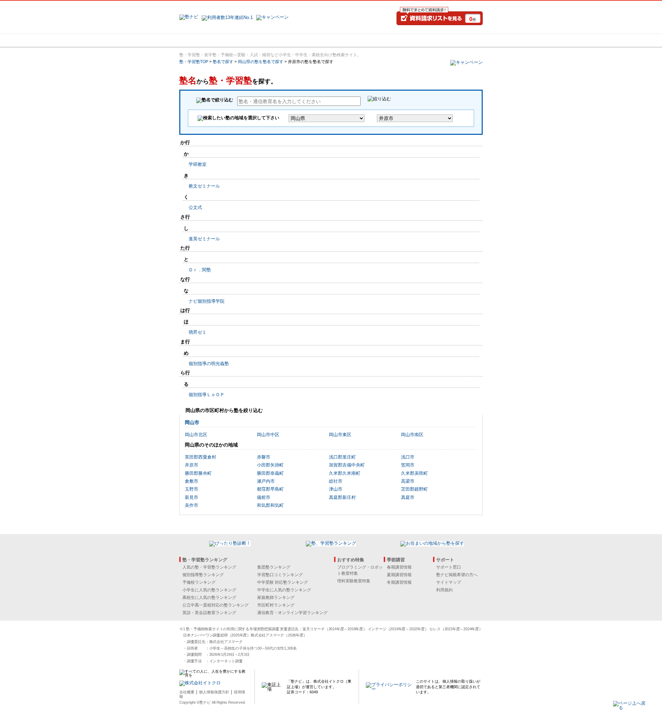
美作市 (191, 505)
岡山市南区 (412, 434)
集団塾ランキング (273, 567)
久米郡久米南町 (344, 473)
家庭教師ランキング (275, 597)
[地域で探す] (204, 40)
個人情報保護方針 (214, 692)
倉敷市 (191, 481)
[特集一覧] (406, 40)
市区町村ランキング (275, 605)
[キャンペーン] (456, 40)
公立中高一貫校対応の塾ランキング (215, 605)
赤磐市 (263, 457)
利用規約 (444, 590)
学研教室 (198, 164)
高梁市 (407, 481)
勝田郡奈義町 (270, 473)
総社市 (335, 481)
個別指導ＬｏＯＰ (206, 394)
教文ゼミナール (204, 186)
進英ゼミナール (204, 238)
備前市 (263, 497)
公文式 (195, 207)
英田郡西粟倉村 (200, 457)
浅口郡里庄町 (342, 457)
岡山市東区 (340, 434)
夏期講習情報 (399, 574)
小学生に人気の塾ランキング (209, 590)
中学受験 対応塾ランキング (282, 582)
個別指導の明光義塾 (209, 363)
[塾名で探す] (255, 40)
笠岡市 (407, 465)
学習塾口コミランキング (280, 574)
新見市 (191, 497)
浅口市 (407, 457)
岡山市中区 (268, 434)
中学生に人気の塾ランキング (284, 590)
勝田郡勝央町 (198, 473)
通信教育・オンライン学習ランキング (292, 612)
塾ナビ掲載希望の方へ (457, 574)
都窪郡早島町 (270, 489)
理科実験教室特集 (353, 581)
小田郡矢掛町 (270, 465)
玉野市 (191, 489)
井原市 (191, 465)
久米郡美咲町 (414, 473)
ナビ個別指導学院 (206, 301)
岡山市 (192, 422)
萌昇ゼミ (198, 332)
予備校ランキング (198, 582)
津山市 (335, 489)
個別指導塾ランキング (203, 574)
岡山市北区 (196, 434)
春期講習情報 (399, 567)
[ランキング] (305, 40)
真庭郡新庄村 (342, 497)
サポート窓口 (448, 567)
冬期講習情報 (399, 582)
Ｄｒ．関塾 (200, 269)
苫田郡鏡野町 (414, 489)
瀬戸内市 (266, 481)
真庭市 (407, 497)
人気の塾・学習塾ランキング (209, 567)
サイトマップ (448, 582)
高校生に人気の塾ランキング (209, 597)
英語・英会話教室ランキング (209, 612)
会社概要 (186, 692)
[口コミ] (355, 40)
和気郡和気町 (270, 505)
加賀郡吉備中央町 (347, 465)
